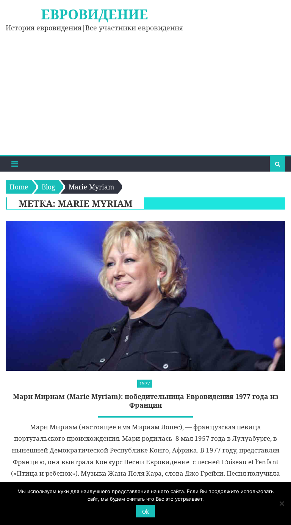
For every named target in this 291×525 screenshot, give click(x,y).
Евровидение (94, 14)
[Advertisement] (145, 98)
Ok (145, 511)
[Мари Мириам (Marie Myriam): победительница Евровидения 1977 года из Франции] (145, 295)
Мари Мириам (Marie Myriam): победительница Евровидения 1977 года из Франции (145, 401)
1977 (144, 383)
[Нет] (281, 503)
